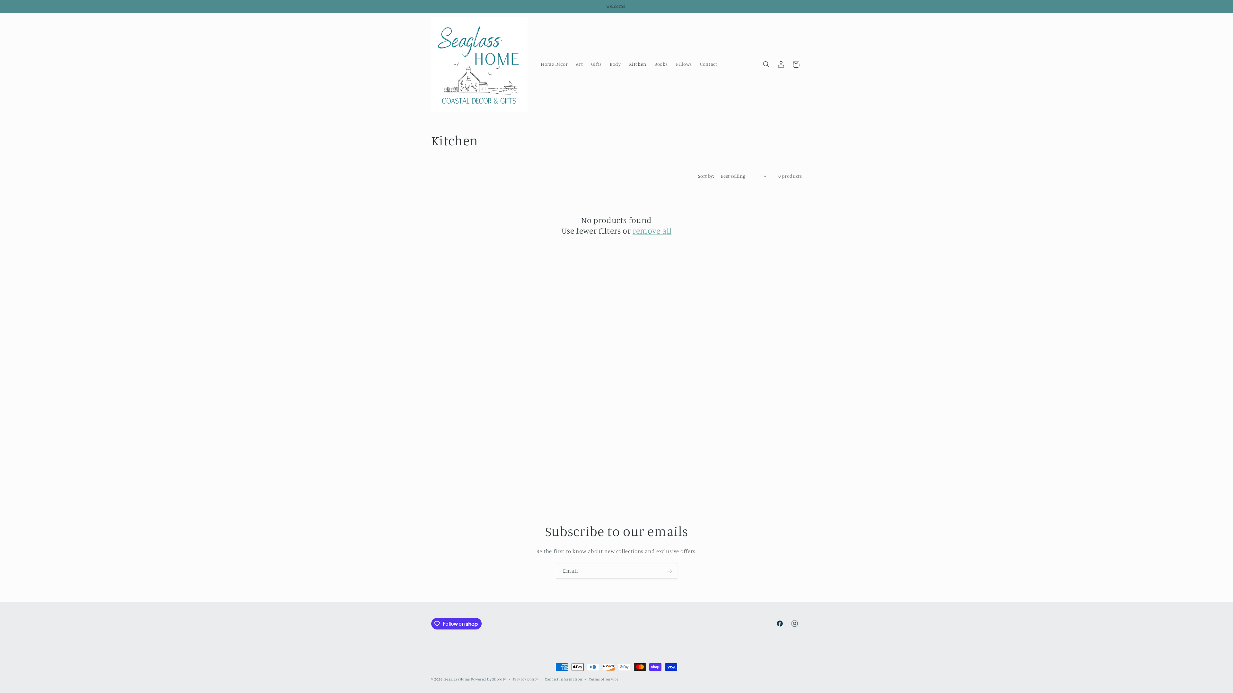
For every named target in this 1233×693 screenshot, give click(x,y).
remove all (652, 230)
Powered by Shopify (488, 679)
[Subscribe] (669, 571)
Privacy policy (525, 679)
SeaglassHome (457, 679)
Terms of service (603, 679)
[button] (766, 64)
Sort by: (706, 176)
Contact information (563, 679)
